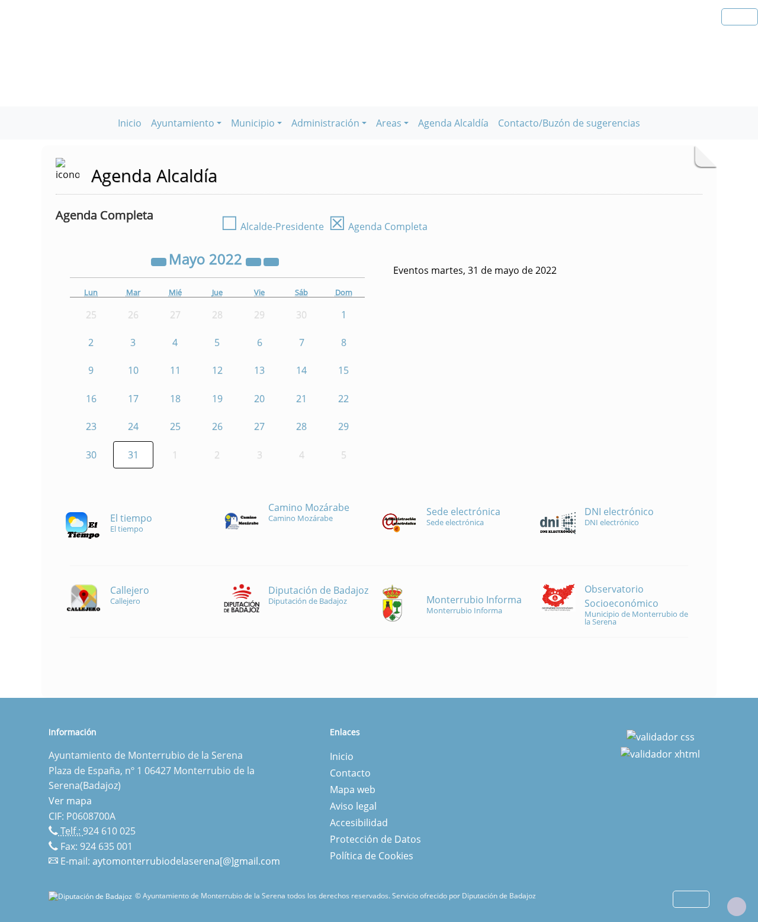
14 (301, 370)
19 (217, 398)
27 (259, 426)
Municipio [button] (253, 123)
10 (133, 370)
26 (217, 426)
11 (175, 370)
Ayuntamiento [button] (182, 123)
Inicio (130, 123)
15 (343, 370)
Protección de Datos (375, 839)
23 (91, 426)
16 (91, 398)
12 (217, 370)
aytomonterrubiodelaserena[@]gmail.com (186, 861)
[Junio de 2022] (271, 260)
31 (133, 454)
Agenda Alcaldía (453, 123)
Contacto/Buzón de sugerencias (569, 123)
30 (91, 454)
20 (259, 398)
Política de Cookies (371, 855)
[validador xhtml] (660, 753)
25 (175, 426)
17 (133, 398)
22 (343, 398)
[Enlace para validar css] (661, 735)
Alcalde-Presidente (272, 226)
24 (133, 426)
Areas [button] (389, 123)
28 (301, 426)
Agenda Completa (378, 226)
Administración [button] (325, 123)
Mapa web (352, 789)
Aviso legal (353, 806)
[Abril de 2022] (160, 260)
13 (259, 370)
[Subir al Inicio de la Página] (736, 906)
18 (175, 398)
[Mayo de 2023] (255, 260)
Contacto (350, 772)
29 (343, 426)
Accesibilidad (359, 822)
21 (301, 398)
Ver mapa (70, 800)
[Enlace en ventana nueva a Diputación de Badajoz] (92, 896)
